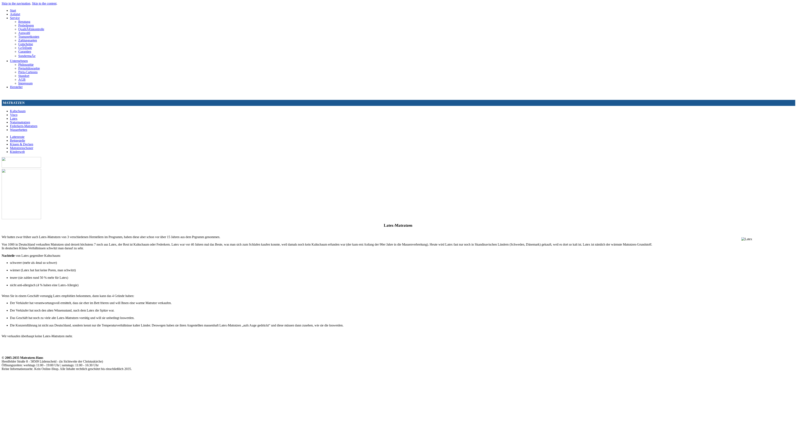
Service (15, 18)
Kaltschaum (18, 111)
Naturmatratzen (20, 122)
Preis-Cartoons (28, 72)
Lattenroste (17, 137)
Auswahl (24, 33)
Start (13, 10)
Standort (23, 76)
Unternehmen (19, 61)
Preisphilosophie (29, 68)
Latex (13, 118)
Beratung (24, 21)
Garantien (24, 51)
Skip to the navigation (16, 3)
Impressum (25, 83)
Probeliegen (26, 25)
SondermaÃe (26, 56)
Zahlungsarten (27, 40)
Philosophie (26, 64)
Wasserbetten (18, 129)
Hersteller (16, 87)
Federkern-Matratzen (23, 126)
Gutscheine (25, 44)
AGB (22, 79)
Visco (13, 115)
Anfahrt (15, 14)
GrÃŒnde (25, 48)
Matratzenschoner (21, 148)
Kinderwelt (17, 151)
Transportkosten (28, 36)
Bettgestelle (17, 140)
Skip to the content (44, 3)
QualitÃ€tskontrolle (31, 29)
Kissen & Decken (21, 144)
